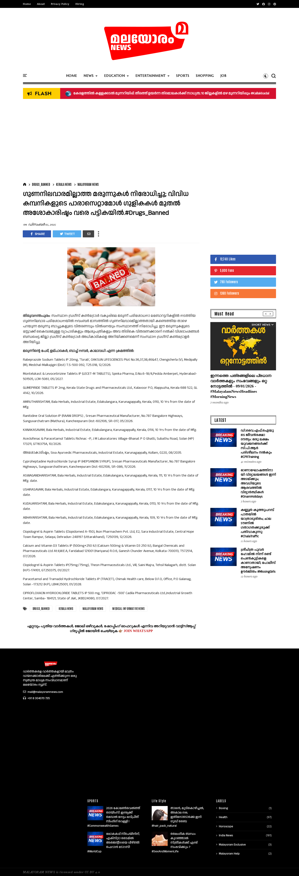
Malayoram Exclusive (232, 844)
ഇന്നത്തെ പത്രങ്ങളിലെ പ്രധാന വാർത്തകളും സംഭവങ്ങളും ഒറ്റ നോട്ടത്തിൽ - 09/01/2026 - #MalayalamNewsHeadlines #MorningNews (240, 386)
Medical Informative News (128, 608)
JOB (224, 75)
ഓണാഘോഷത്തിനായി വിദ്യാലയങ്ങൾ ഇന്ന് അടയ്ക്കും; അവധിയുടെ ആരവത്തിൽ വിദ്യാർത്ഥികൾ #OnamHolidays (258, 483)
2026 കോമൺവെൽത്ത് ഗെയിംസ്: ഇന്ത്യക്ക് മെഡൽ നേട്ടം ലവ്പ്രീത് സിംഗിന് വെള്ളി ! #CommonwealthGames (113, 817)
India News (226, 835)
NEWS (89, 75)
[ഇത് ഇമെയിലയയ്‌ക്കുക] (88, 233)
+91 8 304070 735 (38, 698)
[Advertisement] (111, 141)
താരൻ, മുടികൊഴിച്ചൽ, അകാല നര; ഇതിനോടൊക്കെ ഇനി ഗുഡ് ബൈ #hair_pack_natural (178, 817)
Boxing (223, 808)
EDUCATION (114, 75)
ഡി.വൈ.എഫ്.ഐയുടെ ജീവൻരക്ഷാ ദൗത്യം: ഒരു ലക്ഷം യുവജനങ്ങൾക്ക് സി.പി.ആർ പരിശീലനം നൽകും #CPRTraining (257, 443)
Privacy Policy (60, 3)
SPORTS (182, 75)
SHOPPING (205, 75)
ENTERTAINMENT (150, 75)
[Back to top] (288, 865)
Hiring (80, 3)
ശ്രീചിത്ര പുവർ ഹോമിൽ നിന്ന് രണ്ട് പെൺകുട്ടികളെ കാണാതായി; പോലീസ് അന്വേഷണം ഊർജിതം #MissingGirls (258, 560)
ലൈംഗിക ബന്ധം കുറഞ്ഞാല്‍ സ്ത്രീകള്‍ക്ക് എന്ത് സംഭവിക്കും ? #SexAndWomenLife (175, 843)
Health (223, 817)
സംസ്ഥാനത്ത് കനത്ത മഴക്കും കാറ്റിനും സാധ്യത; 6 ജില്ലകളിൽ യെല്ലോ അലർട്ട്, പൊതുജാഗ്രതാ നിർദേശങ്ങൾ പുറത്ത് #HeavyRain (172, 93)
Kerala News (64, 184)
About (41, 3)
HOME (71, 75)
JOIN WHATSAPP (138, 631)
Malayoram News (88, 184)
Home (27, 3)
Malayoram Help (229, 853)
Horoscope (226, 826)
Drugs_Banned (41, 184)
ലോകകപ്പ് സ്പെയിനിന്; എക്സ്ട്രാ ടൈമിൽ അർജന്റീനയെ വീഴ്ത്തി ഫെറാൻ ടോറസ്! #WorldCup (113, 843)
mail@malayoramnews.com (45, 692)
